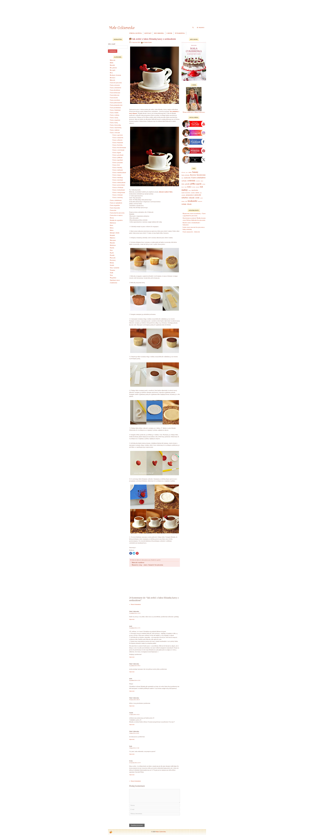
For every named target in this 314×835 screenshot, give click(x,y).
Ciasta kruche (114, 98)
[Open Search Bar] (193, 27)
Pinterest (137, 553)
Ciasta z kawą (114, 122)
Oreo (111, 250)
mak (201, 186)
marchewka (195, 190)
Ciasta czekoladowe (115, 88)
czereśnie (198, 181)
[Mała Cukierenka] (122, 27)
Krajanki (112, 235)
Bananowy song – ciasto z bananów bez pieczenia (147, 565)
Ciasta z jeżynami (117, 162)
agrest (187, 172)
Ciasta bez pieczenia (116, 83)
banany (195, 172)
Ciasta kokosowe (114, 95)
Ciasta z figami (116, 152)
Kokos (111, 230)
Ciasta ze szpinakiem (116, 203)
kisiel (186, 187)
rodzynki (192, 197)
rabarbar (185, 197)
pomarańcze (190, 195)
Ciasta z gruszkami (117, 155)
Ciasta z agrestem (117, 135)
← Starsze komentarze (135, 604)
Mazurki (112, 243)
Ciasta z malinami (117, 170)
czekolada (191, 180)
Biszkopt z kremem (115, 75)
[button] (201, 27)
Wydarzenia (180, 33)
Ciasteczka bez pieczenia (117, 213)
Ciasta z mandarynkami (119, 172)
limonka (197, 187)
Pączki (112, 253)
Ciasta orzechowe (115, 100)
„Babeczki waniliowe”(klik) (165, 192)
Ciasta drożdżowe (115, 90)
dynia (183, 184)
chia (182, 177)
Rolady (112, 263)
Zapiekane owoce (115, 280)
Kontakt (147, 33)
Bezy (111, 73)
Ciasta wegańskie (115, 205)
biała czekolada (185, 175)
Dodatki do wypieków (156, 560)
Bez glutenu (113, 68)
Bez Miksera (159, 33)
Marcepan (113, 240)
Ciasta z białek (114, 112)
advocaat (183, 172)
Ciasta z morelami (117, 180)
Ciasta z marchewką (115, 127)
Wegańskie (113, 278)
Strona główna (135, 33)
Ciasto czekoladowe (198, 177)
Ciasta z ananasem (117, 137)
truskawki (192, 200)
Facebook (130, 553)
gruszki (187, 184)
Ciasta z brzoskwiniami (119, 147)
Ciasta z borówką (117, 145)
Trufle (111, 273)
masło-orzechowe (186, 192)
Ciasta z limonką (117, 167)
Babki (111, 63)
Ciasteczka (113, 210)
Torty (111, 275)
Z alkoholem (113, 283)
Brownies (112, 78)
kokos (189, 186)
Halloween (113, 223)
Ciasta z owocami (115, 132)
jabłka (193, 183)
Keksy (112, 228)
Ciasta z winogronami (118, 192)
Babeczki (134, 560)
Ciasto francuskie (115, 208)
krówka (193, 187)
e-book (169, 33)
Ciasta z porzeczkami (118, 185)
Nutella (112, 248)
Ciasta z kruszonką (115, 125)
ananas (190, 172)
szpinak (201, 198)
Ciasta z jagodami (117, 160)
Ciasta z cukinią (114, 115)
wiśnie (184, 204)
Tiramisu (112, 270)
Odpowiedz (131, 619)
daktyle (202, 180)
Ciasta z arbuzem (117, 140)
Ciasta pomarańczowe (116, 105)
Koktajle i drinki (114, 233)
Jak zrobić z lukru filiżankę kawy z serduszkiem (154, 39)
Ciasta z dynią (114, 117)
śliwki (189, 204)
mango (189, 190)
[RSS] (111, 832)
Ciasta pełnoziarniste (116, 103)
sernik (197, 197)
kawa (183, 187)
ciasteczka (187, 177)
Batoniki (112, 65)
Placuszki (112, 258)
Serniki (112, 265)
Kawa (111, 225)
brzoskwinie (201, 175)
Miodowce (113, 245)
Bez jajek (112, 70)
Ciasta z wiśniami (117, 195)
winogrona (200, 201)
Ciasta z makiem (114, 130)
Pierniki (112, 255)
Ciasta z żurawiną (117, 197)
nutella (197, 193)
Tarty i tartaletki (114, 268)
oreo (201, 192)
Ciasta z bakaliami (115, 110)
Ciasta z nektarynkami (118, 182)
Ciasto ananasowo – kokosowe (191, 232)
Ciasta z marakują (117, 177)
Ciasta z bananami (117, 142)
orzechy (183, 195)
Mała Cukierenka (161, 831)
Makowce (112, 238)
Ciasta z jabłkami (117, 157)
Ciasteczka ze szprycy (116, 215)
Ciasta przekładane (115, 107)
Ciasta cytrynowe (115, 85)
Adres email (111, 44)
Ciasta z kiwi (116, 165)
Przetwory (113, 260)
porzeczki (198, 195)
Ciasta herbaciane (115, 93)
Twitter (133, 553)
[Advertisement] (157, 11)
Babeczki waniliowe (138, 562)
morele (193, 192)
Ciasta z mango (116, 175)
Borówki (193, 175)
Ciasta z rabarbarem (115, 200)
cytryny (184, 181)
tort (186, 201)
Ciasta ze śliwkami (117, 187)
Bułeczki (112, 80)
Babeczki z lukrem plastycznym (143, 560)
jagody (199, 183)
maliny (185, 189)
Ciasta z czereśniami (118, 150)
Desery (112, 218)
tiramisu (183, 201)
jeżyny (203, 184)
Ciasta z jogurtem (115, 120)
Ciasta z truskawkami (118, 190)
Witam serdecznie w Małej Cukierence (194, 112)
